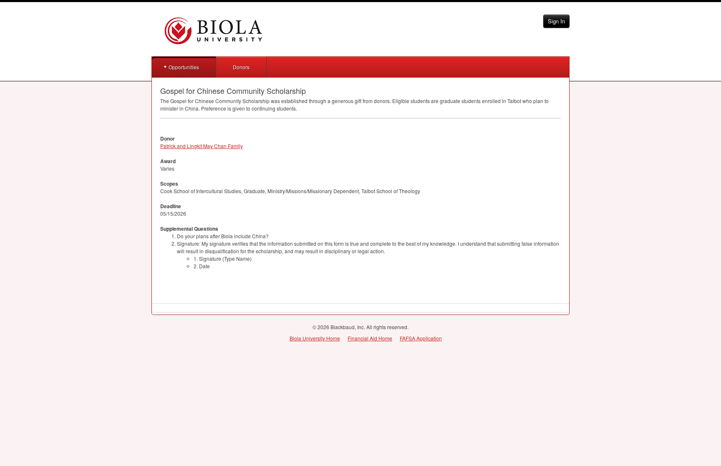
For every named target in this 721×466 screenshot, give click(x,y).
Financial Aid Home (370, 338)
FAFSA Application (421, 338)
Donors (241, 67)
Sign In (556, 21)
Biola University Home (315, 338)
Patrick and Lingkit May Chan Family (201, 145)
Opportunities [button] (184, 67)
